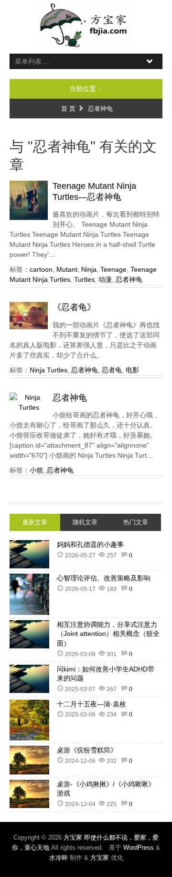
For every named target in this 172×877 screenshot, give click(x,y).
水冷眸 (58, 857)
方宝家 (99, 857)
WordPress (138, 847)
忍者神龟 (129, 279)
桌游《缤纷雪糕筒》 (87, 750)
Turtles (84, 279)
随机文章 (85, 522)
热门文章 (135, 522)
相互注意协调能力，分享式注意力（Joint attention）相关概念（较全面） (108, 634)
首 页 (68, 108)
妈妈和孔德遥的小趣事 (90, 544)
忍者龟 (112, 370)
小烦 (36, 470)
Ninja (89, 269)
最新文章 (34, 522)
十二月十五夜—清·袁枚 (91, 704)
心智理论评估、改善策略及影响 (103, 578)
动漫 (105, 279)
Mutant (66, 269)
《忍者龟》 (74, 307)
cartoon (41, 269)
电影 (132, 370)
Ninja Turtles (48, 370)
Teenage (113, 269)
